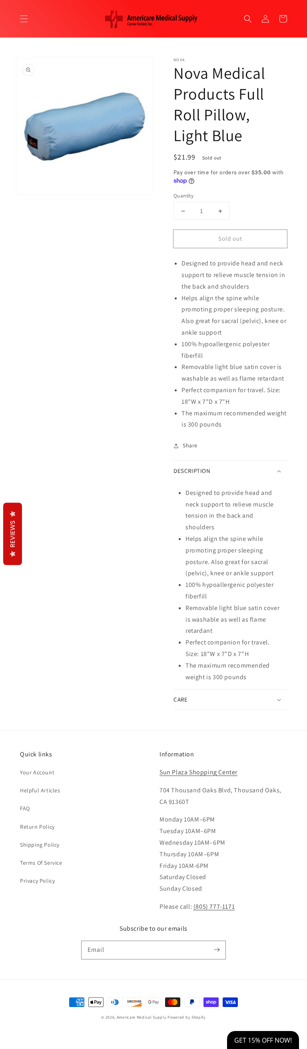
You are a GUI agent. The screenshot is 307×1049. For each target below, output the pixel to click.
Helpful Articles (40, 790)
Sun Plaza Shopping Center (198, 772)
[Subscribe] (216, 950)
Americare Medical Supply (142, 1017)
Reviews (12, 534)
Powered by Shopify (186, 1017)
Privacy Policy (37, 880)
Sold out (230, 238)
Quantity (183, 195)
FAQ (25, 808)
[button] (24, 19)
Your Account (37, 772)
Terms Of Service (41, 862)
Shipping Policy (40, 844)
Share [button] (190, 445)
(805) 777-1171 (214, 906)
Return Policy (37, 826)
